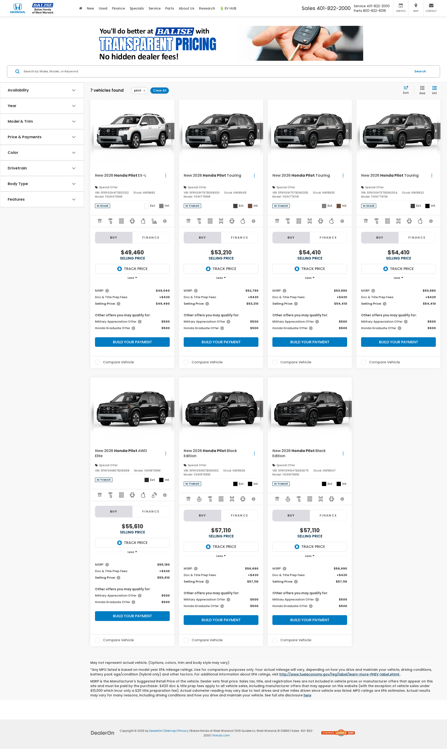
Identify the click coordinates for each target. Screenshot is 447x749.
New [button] (90, 8)
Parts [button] (169, 8)
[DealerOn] (103, 732)
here (307, 695)
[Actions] (166, 175)
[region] (132, 309)
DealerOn (155, 731)
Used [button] (103, 8)
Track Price (136, 268)
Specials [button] (137, 8)
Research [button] (207, 8)
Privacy (183, 731)
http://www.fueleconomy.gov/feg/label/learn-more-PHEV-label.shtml (339, 674)
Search (420, 71)
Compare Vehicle (118, 362)
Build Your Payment (132, 342)
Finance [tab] (151, 237)
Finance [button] (118, 8)
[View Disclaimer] (165, 221)
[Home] (81, 8)
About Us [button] (186, 8)
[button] (169, 131)
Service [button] (155, 8)
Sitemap (170, 731)
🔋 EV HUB (228, 8)
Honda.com (221, 735)
